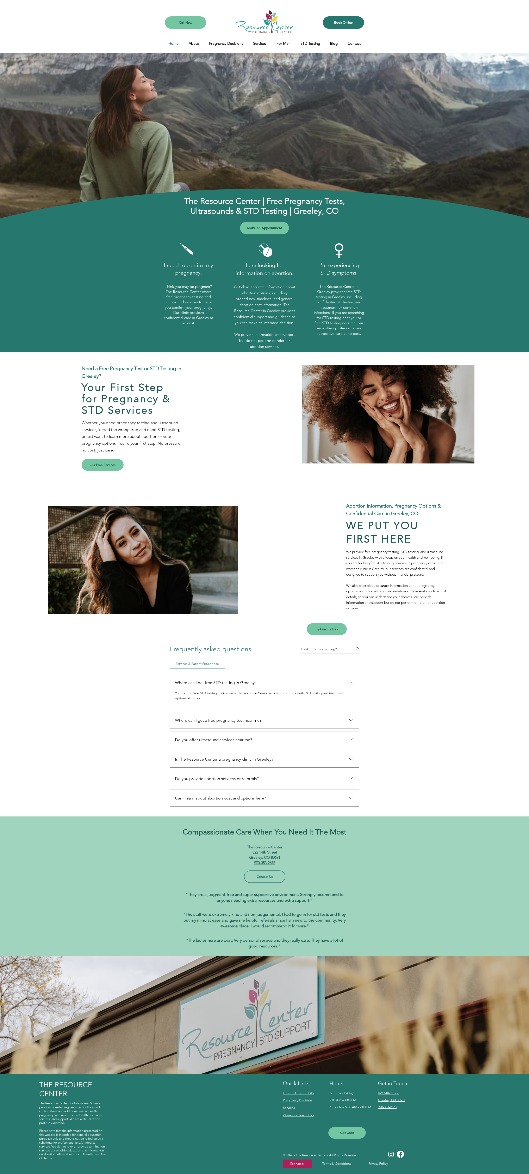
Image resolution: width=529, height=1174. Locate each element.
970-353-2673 (264, 863)
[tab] (197, 663)
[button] (193, 43)
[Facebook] (400, 1154)
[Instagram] (391, 1154)
